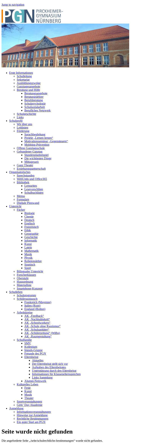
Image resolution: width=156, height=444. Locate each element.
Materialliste (24, 285)
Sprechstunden (25, 175)
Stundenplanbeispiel (36, 155)
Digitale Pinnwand (28, 202)
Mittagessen (31, 161)
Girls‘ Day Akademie (29, 405)
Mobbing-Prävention (36, 144)
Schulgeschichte (26, 113)
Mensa (21, 196)
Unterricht (15, 206)
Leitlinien (22, 127)
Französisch (31, 226)
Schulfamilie (24, 339)
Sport (27, 268)
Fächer (21, 209)
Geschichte (31, 237)
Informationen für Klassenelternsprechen (56, 374)
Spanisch (29, 264)
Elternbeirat (31, 357)
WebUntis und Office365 (32, 179)
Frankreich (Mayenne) (37, 302)
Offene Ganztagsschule (31, 148)
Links (20, 117)
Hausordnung (25, 281)
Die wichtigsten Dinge (37, 158)
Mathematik (31, 250)
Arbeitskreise (25, 312)
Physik (28, 257)
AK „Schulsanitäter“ (36, 329)
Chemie (29, 216)
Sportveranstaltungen (29, 401)
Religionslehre (33, 261)
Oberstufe (23, 278)
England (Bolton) (34, 309)
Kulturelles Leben (27, 384)
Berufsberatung (33, 100)
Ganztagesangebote (28, 86)
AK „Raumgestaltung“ (38, 336)
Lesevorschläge (33, 189)
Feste (27, 387)
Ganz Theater (25, 165)
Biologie (29, 213)
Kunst (28, 244)
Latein (28, 247)
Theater (28, 398)
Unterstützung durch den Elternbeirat (54, 370)
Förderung (23, 131)
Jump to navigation (13, 4)
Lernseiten (30, 185)
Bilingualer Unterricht (30, 271)
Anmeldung (16, 408)
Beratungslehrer (33, 96)
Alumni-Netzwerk (35, 381)
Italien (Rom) (32, 305)
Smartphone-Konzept (29, 288)
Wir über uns (24, 124)
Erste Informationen (21, 72)
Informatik (30, 240)
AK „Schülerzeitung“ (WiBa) (42, 333)
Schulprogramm (26, 295)
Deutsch (29, 220)
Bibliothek (23, 182)
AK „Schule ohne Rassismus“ (42, 326)
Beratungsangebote (35, 93)
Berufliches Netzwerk (37, 110)
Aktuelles (37, 360)
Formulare (23, 199)
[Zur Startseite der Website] (32, 21)
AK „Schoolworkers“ (37, 322)
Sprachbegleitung (34, 134)
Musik (28, 254)
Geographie (31, 233)
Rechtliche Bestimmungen (32, 418)
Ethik (27, 230)
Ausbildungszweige (29, 83)
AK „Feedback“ (34, 315)
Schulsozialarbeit (34, 107)
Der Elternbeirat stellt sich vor (50, 363)
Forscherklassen (26, 274)
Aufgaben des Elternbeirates (49, 367)
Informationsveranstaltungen (34, 411)
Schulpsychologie (35, 103)
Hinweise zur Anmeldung (32, 415)
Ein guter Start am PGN (31, 422)
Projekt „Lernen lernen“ (38, 137)
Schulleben (15, 292)
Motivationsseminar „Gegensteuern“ (46, 141)
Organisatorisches (19, 172)
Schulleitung (24, 76)
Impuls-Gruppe (33, 350)
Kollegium (30, 346)
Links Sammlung (42, 377)
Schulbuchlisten (33, 192)
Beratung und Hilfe (28, 90)
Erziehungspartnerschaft (31, 168)
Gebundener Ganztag (29, 151)
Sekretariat (23, 79)
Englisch (29, 223)
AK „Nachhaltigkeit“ (37, 319)
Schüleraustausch (27, 298)
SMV (27, 343)
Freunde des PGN (35, 353)
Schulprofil (15, 120)
